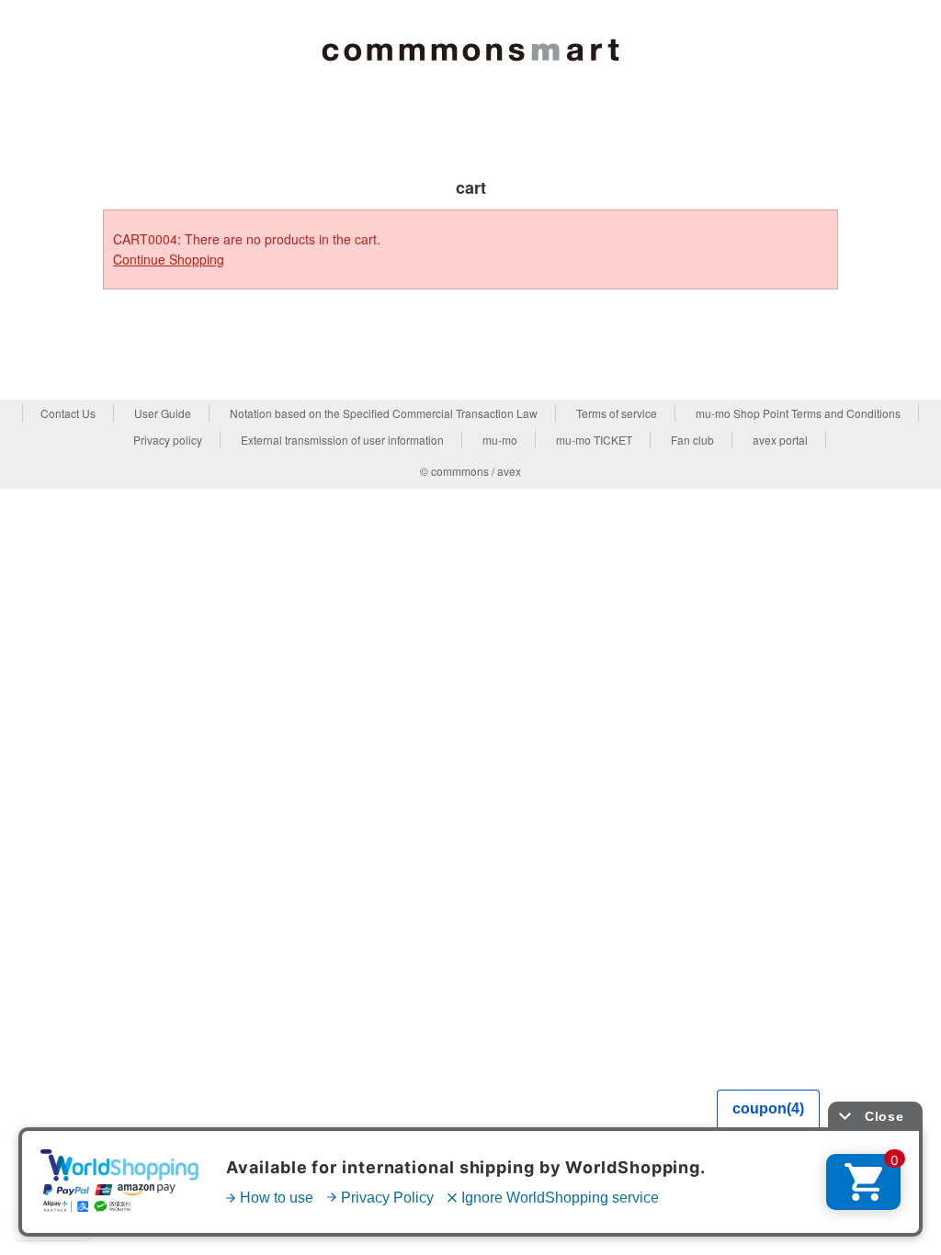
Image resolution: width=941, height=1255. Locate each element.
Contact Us (68, 413)
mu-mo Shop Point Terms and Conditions (798, 413)
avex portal (780, 439)
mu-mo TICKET (594, 439)
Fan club (692, 439)
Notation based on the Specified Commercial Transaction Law (384, 413)
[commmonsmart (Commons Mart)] (470, 46)
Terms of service (616, 413)
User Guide (162, 413)
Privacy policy (167, 439)
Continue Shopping (168, 259)
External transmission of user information (342, 439)
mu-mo (499, 439)
